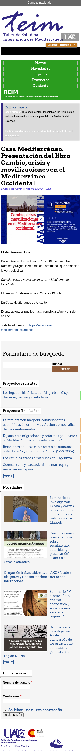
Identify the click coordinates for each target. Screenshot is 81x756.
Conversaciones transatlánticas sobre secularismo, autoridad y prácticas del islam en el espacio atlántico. (39, 547)
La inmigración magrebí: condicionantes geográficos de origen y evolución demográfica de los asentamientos (39, 424)
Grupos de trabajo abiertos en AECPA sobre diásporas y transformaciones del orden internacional (37, 577)
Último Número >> (61, 45)
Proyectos (40, 80)
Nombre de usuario (17, 682)
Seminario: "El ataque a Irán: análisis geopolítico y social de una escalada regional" (60, 604)
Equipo (40, 74)
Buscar (57, 364)
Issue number (13, 111)
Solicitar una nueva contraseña (35, 710)
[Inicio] (32, 21)
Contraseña (12, 696)
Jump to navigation (40, 2)
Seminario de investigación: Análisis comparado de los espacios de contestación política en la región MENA (38, 641)
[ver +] (8, 476)
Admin (18, 188)
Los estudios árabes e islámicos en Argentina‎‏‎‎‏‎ (37, 458)
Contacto (40, 85)
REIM (11, 92)
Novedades (40, 68)
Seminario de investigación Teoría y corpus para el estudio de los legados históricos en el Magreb (62, 510)
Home (40, 63)
